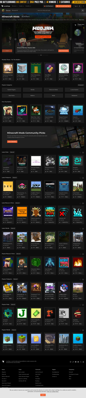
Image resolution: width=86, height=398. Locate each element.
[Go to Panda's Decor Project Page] (22, 71)
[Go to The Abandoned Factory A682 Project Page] (8, 240)
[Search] (82, 10)
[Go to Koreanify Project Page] (78, 164)
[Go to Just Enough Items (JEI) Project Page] (22, 316)
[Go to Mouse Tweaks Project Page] (64, 316)
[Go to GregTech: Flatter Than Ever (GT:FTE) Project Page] (36, 189)
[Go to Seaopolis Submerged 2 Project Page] (64, 189)
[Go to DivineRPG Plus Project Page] (8, 189)
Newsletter (37, 378)
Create (21, 6)
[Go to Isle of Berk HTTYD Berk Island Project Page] (50, 341)
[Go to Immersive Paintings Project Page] (8, 71)
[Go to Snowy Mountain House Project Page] (36, 240)
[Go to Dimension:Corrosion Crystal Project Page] (50, 164)
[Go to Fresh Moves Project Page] (22, 265)
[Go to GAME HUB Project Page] (22, 240)
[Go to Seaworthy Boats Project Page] (50, 113)
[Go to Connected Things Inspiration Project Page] (22, 215)
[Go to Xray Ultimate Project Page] (50, 265)
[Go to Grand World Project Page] (78, 189)
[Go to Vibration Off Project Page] (64, 215)
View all (12, 152)
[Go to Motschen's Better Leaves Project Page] (36, 265)
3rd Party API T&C (22, 380)
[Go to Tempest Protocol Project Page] (64, 113)
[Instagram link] (70, 362)
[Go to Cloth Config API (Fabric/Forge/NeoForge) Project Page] (36, 316)
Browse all (80, 85)
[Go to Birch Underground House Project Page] (50, 240)
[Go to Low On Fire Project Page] (78, 265)
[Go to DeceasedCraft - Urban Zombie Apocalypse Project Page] (22, 291)
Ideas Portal (37, 374)
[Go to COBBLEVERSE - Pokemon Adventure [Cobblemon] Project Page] (64, 291)
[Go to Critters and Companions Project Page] (8, 113)
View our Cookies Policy (52, 391)
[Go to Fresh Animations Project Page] (8, 265)
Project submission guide (24, 374)
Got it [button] (43, 394)
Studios (28, 6)
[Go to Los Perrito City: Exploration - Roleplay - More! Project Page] (64, 341)
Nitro (70, 378)
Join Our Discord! (39, 372)
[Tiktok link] (73, 362)
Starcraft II (4, 380)
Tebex (70, 376)
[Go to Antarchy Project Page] (78, 113)
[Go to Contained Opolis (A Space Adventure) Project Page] (50, 189)
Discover (8, 10)
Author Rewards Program (24, 376)
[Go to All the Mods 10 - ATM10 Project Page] (8, 291)
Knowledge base (55, 372)
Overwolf (71, 372)
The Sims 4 (4, 378)
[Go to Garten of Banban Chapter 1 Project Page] (64, 240)
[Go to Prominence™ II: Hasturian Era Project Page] (36, 291)
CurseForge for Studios (73, 374)
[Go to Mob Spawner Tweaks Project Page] (22, 164)
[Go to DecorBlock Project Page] (50, 71)
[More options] (83, 6)
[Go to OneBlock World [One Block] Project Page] (78, 341)
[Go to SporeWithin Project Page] (8, 164)
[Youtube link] (75, 362)
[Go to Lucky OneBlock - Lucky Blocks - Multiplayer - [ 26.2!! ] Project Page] (36, 341)
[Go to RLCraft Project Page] (78, 291)
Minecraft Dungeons (6, 385)
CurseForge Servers (39, 385)
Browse (14, 6)
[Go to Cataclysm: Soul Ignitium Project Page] (78, 215)
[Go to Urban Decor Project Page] (78, 71)
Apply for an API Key (23, 378)
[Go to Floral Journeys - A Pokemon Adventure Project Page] (22, 189)
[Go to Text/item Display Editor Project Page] (36, 164)
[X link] (81, 362)
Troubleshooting (55, 374)
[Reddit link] (83, 362)
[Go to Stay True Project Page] (64, 265)
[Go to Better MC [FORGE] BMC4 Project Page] (50, 291)
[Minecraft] (3, 10)
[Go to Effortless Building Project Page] (64, 71)
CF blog (37, 376)
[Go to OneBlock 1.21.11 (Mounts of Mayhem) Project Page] (22, 341)
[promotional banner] (43, 2)
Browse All (15, 10)
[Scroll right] (83, 153)
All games (4, 372)
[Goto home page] (5, 6)
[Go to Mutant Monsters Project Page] (64, 164)
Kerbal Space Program (6, 383)
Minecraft (4, 374)
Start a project (22, 372)
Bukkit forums (38, 383)
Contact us (54, 376)
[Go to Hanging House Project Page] (78, 240)
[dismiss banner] (84, 2)
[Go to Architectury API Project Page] (50, 316)
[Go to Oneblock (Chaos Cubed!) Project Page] (8, 341)
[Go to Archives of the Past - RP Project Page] (8, 215)
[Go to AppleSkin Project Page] (78, 316)
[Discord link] (78, 362)
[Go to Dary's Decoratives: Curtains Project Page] (36, 71)
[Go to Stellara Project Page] (22, 113)
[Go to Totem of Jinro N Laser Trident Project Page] (36, 215)
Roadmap (37, 380)
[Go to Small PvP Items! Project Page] (50, 215)
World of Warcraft (6, 376)
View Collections (12, 141)
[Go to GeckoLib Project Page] (8, 316)
